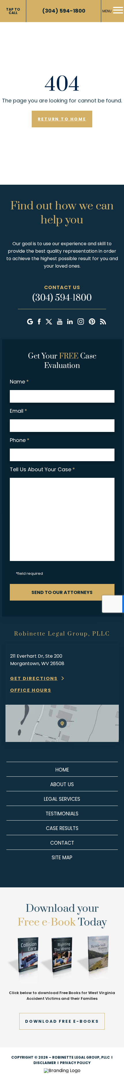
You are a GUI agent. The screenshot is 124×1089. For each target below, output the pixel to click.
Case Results (62, 828)
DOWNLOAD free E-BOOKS (62, 1021)
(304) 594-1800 (63, 10)
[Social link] (30, 322)
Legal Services (62, 799)
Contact (62, 842)
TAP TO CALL (13, 11)
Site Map (62, 857)
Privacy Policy (75, 1062)
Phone (19, 440)
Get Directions (34, 678)
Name (19, 381)
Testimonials (62, 813)
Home (62, 769)
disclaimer (44, 1062)
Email (18, 410)
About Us (62, 784)
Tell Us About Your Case (42, 469)
